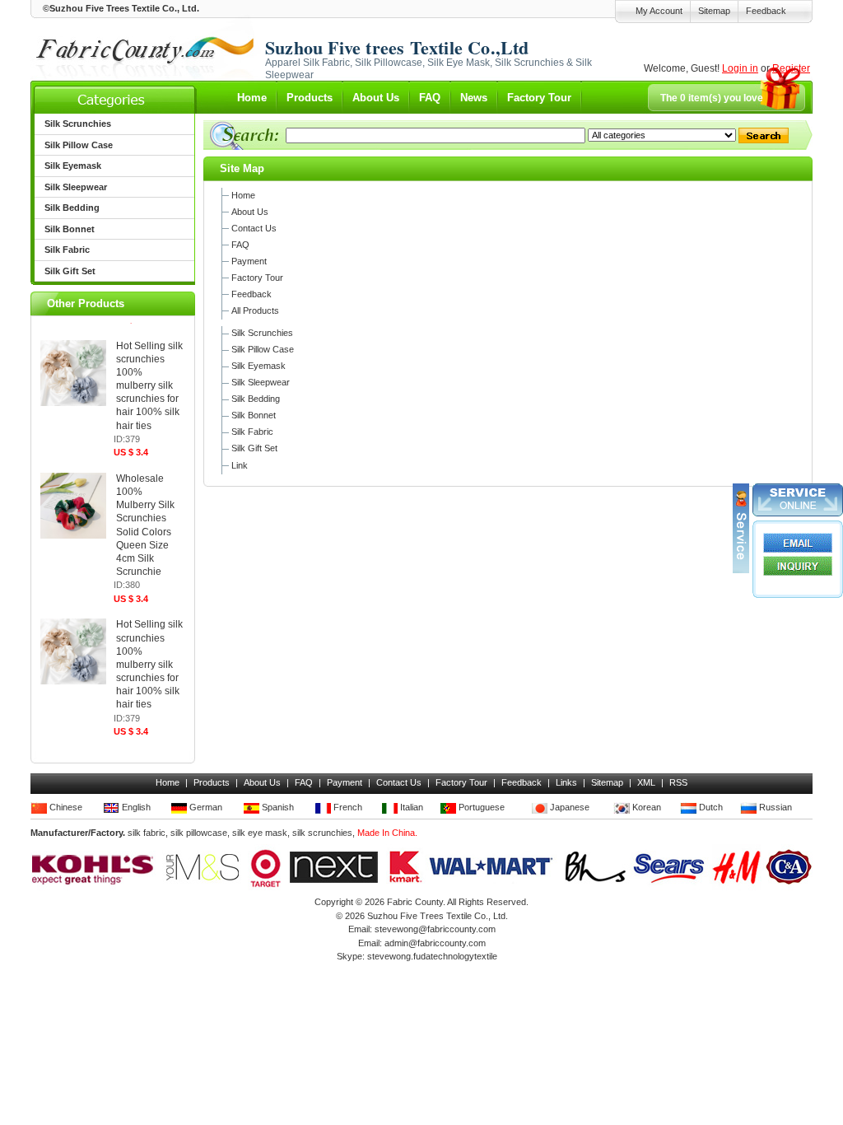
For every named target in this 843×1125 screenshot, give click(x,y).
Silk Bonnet (253, 415)
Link (239, 465)
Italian (410, 807)
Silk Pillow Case (262, 349)
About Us (375, 97)
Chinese (64, 807)
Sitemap (714, 11)
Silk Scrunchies (262, 333)
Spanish (276, 807)
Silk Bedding (255, 399)
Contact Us (254, 228)
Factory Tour (539, 97)
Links (566, 782)
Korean (645, 807)
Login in (740, 68)
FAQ (429, 97)
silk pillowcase (198, 833)
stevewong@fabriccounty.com (435, 929)
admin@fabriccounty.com (435, 943)
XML (646, 782)
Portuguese (480, 807)
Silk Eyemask (258, 366)
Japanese (568, 807)
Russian (774, 807)
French (346, 807)
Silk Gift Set (254, 448)
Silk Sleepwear (260, 382)
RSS (678, 782)
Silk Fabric (252, 431)
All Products (255, 310)
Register (791, 68)
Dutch (709, 807)
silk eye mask (259, 833)
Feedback (766, 11)
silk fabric (146, 833)
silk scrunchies (322, 833)
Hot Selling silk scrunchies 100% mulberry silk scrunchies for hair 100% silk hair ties (149, 386)
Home (252, 97)
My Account (659, 11)
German (204, 807)
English (135, 807)
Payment (249, 261)
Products (309, 97)
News (473, 97)
